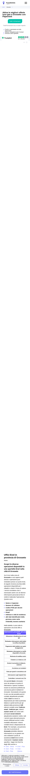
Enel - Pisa (9, 751)
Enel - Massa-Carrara (19, 751)
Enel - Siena (10, 746)
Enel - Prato (10, 749)
